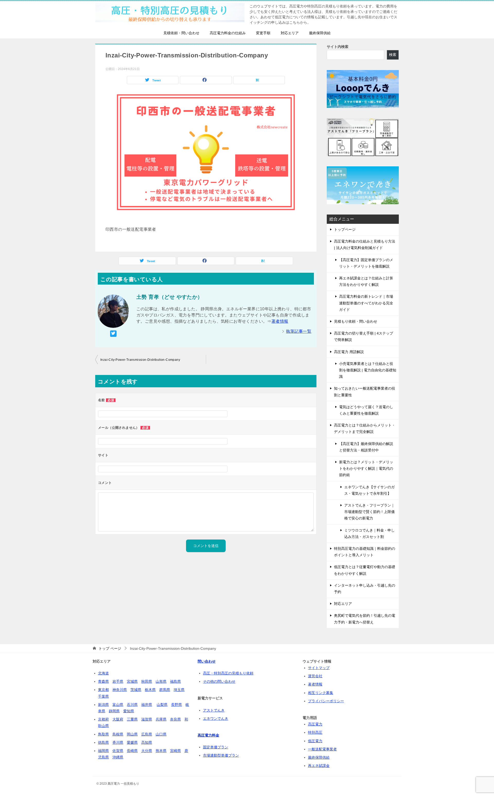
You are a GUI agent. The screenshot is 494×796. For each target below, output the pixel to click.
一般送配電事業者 (322, 749)
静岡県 (114, 711)
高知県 (146, 742)
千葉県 (103, 696)
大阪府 (117, 719)
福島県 (175, 681)
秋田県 (146, 681)
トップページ (345, 229)
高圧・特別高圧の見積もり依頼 (228, 673)
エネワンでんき (215, 718)
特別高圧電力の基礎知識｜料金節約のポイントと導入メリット (364, 551)
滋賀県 (146, 719)
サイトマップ (319, 668)
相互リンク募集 (320, 693)
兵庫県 (161, 719)
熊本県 (161, 751)
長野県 (176, 705)
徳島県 (103, 742)
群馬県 (164, 690)
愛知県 (128, 711)
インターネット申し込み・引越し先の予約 (364, 588)
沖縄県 (117, 757)
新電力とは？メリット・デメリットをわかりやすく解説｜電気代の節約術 (366, 468)
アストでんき (214, 710)
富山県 (117, 705)
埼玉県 (179, 690)
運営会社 (315, 676)
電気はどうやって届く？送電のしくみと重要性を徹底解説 (366, 410)
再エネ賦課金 (319, 766)
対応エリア (290, 33)
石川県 (132, 705)
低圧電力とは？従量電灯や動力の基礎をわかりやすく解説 (364, 570)
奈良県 (175, 719)
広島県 (146, 734)
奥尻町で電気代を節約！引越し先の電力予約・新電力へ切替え (364, 618)
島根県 (117, 734)
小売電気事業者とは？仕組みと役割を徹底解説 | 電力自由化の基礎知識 (367, 370)
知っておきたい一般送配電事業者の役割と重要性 (364, 391)
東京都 (103, 690)
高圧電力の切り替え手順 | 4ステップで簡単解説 (363, 336)
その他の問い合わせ (219, 681)
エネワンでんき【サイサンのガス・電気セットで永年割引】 (369, 490)
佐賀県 (117, 751)
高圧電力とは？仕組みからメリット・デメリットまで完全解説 (364, 428)
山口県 (161, 734)
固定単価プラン (215, 747)
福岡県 (103, 751)
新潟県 (103, 705)
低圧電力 (315, 741)
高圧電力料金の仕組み (228, 33)
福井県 (146, 705)
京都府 (103, 719)
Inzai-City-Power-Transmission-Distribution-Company (140, 360)
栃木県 (150, 690)
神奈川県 (119, 690)
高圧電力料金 (208, 735)
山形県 (161, 681)
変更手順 (263, 33)
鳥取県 (103, 734)
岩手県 (117, 681)
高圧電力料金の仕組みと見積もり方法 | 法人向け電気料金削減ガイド (364, 244)
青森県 (103, 681)
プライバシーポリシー (326, 701)
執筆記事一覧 (298, 331)
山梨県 (162, 705)
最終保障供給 (320, 33)
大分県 (146, 751)
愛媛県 (132, 742)
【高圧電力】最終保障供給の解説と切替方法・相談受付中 (366, 447)
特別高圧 (315, 732)
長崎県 (132, 751)
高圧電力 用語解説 (349, 352)
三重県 (132, 719)
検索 (392, 55)
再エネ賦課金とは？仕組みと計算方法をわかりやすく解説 (366, 281)
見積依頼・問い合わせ (181, 33)
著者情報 (279, 321)
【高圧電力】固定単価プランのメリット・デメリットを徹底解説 (366, 263)
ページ (110, 648)
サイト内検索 (337, 47)
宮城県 (132, 681)
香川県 (117, 742)
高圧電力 (315, 724)
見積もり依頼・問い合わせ (355, 321)
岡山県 (132, 734)
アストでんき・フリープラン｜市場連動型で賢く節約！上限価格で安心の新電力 (369, 511)
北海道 (103, 673)
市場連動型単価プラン (221, 755)
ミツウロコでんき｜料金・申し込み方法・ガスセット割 (369, 533)
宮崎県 (175, 751)
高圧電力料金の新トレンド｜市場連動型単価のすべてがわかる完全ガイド (366, 302)
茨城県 (135, 690)
